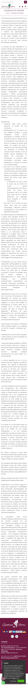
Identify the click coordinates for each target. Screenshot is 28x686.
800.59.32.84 (15, 646)
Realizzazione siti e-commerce (13, 684)
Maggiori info (15, 678)
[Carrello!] (25, 6)
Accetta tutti (21, 681)
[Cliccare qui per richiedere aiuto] (3, 681)
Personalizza (13, 681)
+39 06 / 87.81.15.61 (21, 647)
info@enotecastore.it (11, 652)
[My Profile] (22, 6)
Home (8, 13)
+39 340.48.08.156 (9, 649)
